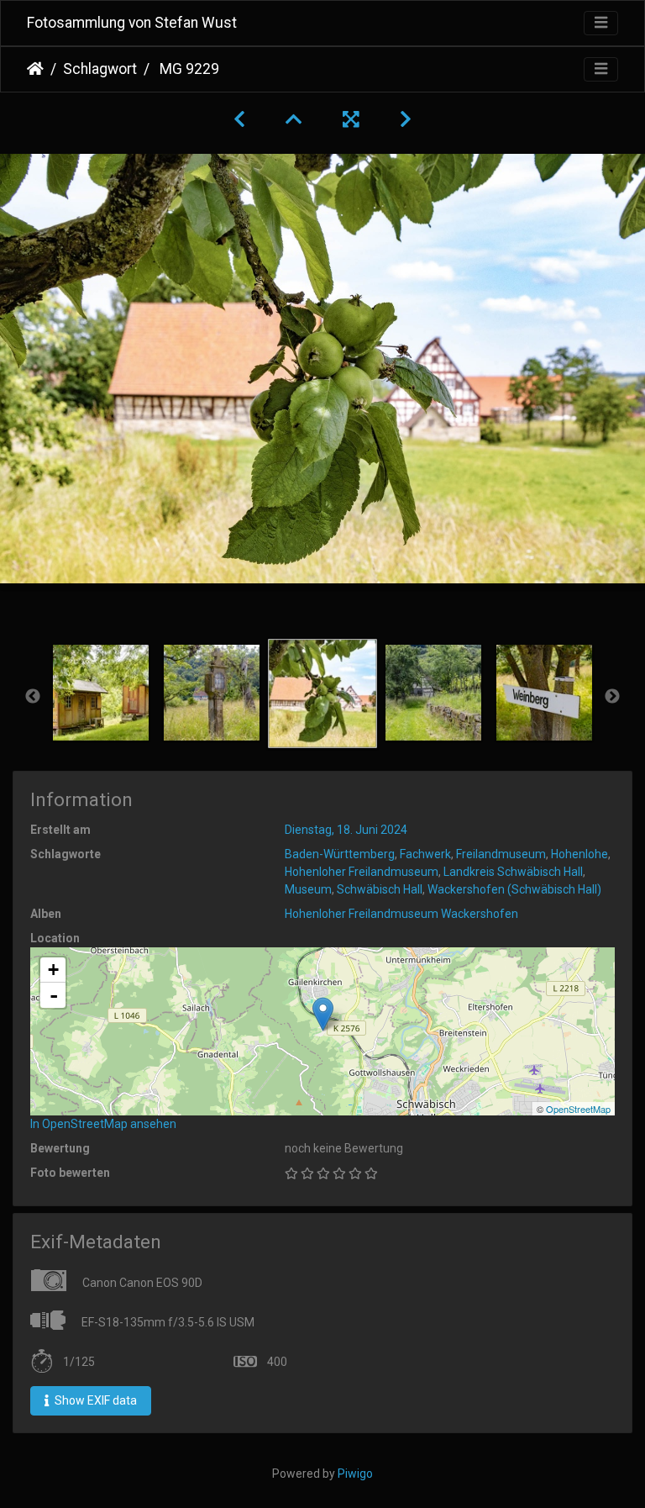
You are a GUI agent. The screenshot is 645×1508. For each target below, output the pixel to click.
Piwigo (355, 1473)
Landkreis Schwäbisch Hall (513, 871)
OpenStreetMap (578, 1108)
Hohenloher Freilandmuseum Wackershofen (401, 913)
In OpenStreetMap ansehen (103, 1124)
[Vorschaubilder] (293, 119)
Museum (308, 889)
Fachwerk (425, 854)
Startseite (35, 69)
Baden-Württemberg (340, 854)
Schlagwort (100, 69)
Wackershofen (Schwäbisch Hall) (514, 889)
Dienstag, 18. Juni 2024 (346, 829)
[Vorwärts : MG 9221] (406, 119)
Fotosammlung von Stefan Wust (132, 22)
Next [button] (612, 696)
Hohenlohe (579, 854)
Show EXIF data (94, 1400)
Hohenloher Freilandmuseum (361, 871)
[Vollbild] (351, 119)
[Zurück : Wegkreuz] (239, 119)
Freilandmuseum (501, 854)
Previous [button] (32, 696)
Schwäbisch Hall (379, 889)
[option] (100, 692)
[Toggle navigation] (601, 23)
